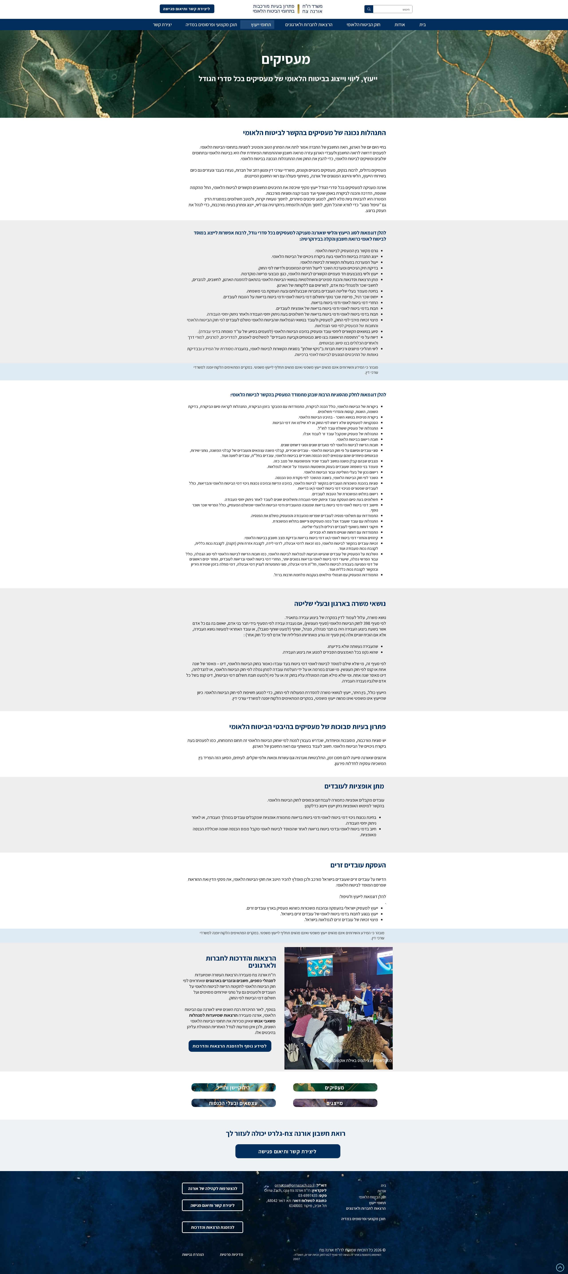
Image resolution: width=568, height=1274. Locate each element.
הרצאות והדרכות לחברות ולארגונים (241, 961)
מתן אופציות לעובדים (354, 785)
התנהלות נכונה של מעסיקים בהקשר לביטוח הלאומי (314, 132)
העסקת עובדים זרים (358, 864)
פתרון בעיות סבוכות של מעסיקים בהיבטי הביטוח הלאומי (307, 726)
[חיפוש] (369, 9)
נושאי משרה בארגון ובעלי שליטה (340, 603)
